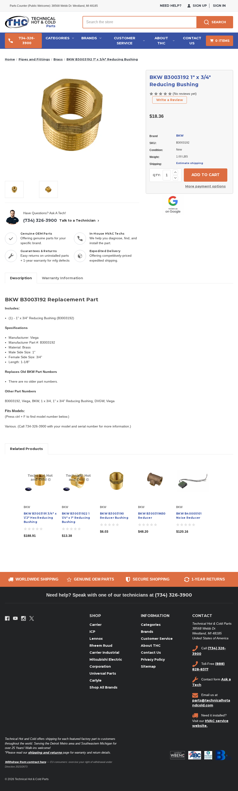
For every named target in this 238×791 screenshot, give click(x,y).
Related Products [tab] (26, 448)
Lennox (96, 639)
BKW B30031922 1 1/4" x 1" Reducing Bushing (76, 518)
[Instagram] (23, 618)
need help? (171, 5)
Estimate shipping (189, 163)
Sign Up (199, 5)
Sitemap (148, 666)
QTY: (157, 175)
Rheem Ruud (100, 645)
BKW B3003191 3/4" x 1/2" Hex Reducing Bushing (40, 518)
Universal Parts (102, 673)
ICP (92, 632)
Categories (57, 38)
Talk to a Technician (77, 220)
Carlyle (95, 680)
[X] (31, 618)
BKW (180, 135)
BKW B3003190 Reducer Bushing (114, 515)
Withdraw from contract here (25, 762)
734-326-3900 (27, 40)
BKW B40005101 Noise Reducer (189, 515)
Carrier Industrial (104, 652)
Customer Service (124, 41)
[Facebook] (7, 618)
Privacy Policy (153, 659)
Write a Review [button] (169, 100)
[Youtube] (15, 618)
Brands (89, 38)
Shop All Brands (103, 687)
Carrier (95, 625)
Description (21, 278)
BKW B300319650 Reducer (152, 515)
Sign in (219, 5)
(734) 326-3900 (40, 220)
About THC (161, 41)
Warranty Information (62, 278)
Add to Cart (40, 485)
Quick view (40, 477)
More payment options (205, 186)
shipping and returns (45, 752)
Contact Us (192, 41)
